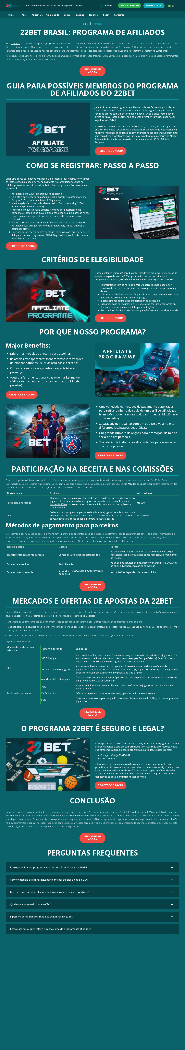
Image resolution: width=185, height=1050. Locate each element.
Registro (93, 14)
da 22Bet (15, 43)
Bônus (108, 5)
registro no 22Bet (42, 235)
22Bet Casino (161, 480)
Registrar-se (130, 5)
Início (11, 14)
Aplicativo (37, 14)
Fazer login (154, 5)
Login (106, 14)
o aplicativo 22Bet (103, 815)
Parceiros (119, 14)
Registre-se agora (92, 71)
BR (173, 5)
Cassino (80, 14)
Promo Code (52, 14)
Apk (24, 14)
